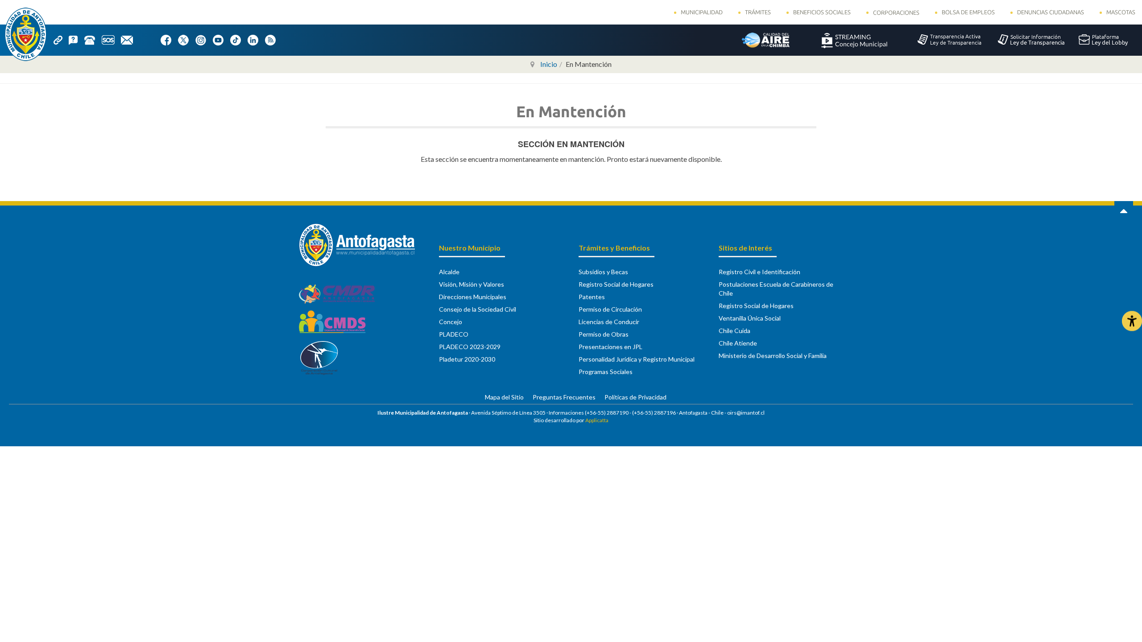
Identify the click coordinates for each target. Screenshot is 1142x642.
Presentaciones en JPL (610, 346)
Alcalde (449, 272)
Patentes (592, 296)
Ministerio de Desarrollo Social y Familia (773, 355)
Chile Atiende (738, 343)
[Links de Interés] (61, 39)
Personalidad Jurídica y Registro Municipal (637, 359)
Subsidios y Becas (603, 272)
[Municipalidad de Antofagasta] (25, 34)
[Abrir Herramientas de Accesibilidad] (1132, 321)
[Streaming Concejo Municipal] (854, 40)
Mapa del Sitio (504, 397)
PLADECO (453, 334)
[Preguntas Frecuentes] (76, 39)
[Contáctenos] (130, 39)
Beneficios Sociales (822, 12)
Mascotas (1120, 12)
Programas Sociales (606, 371)
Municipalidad (702, 12)
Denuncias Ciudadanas (1050, 12)
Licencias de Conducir (609, 321)
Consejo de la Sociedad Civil (477, 309)
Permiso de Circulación (610, 309)
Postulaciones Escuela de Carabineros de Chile (776, 288)
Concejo (450, 321)
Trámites (758, 12)
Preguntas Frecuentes (564, 397)
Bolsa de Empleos (968, 12)
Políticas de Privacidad (635, 397)
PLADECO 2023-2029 (470, 346)
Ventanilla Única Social (750, 318)
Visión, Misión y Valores (471, 284)
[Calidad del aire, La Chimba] (765, 40)
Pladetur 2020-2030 (467, 359)
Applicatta (596, 420)
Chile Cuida (734, 330)
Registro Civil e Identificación (759, 272)
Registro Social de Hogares (616, 284)
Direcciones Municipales (472, 296)
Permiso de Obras (604, 334)
